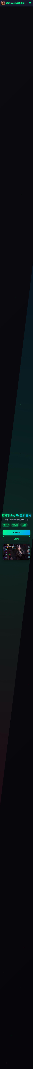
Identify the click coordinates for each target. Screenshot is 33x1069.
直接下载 (18, 532)
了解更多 (17, 539)
